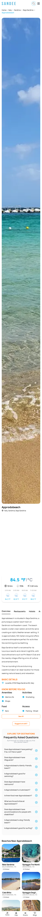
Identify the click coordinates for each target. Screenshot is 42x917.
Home (4, 10)
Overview (6, 611)
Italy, (6, 510)
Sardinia (17, 10)
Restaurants (20, 611)
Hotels (32, 611)
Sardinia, (11, 510)
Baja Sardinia (28, 10)
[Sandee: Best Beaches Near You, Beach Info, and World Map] (9, 3)
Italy (10, 10)
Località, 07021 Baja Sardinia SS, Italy (19, 683)
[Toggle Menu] (38, 3)
